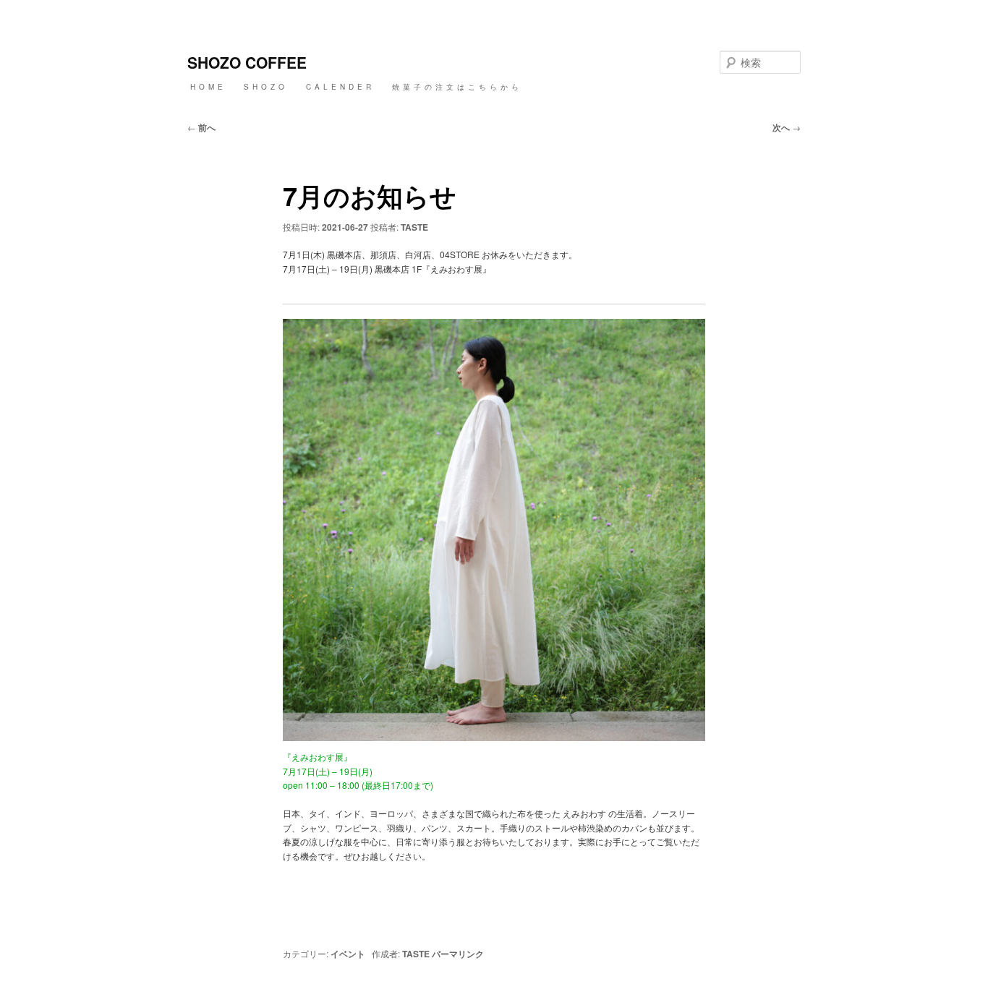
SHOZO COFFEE (247, 62)
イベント (348, 953)
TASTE (414, 227)
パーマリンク (458, 953)
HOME (208, 87)
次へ (786, 127)
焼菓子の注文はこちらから (457, 87)
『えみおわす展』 (317, 757)
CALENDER (340, 87)
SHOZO (266, 87)
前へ (201, 127)
